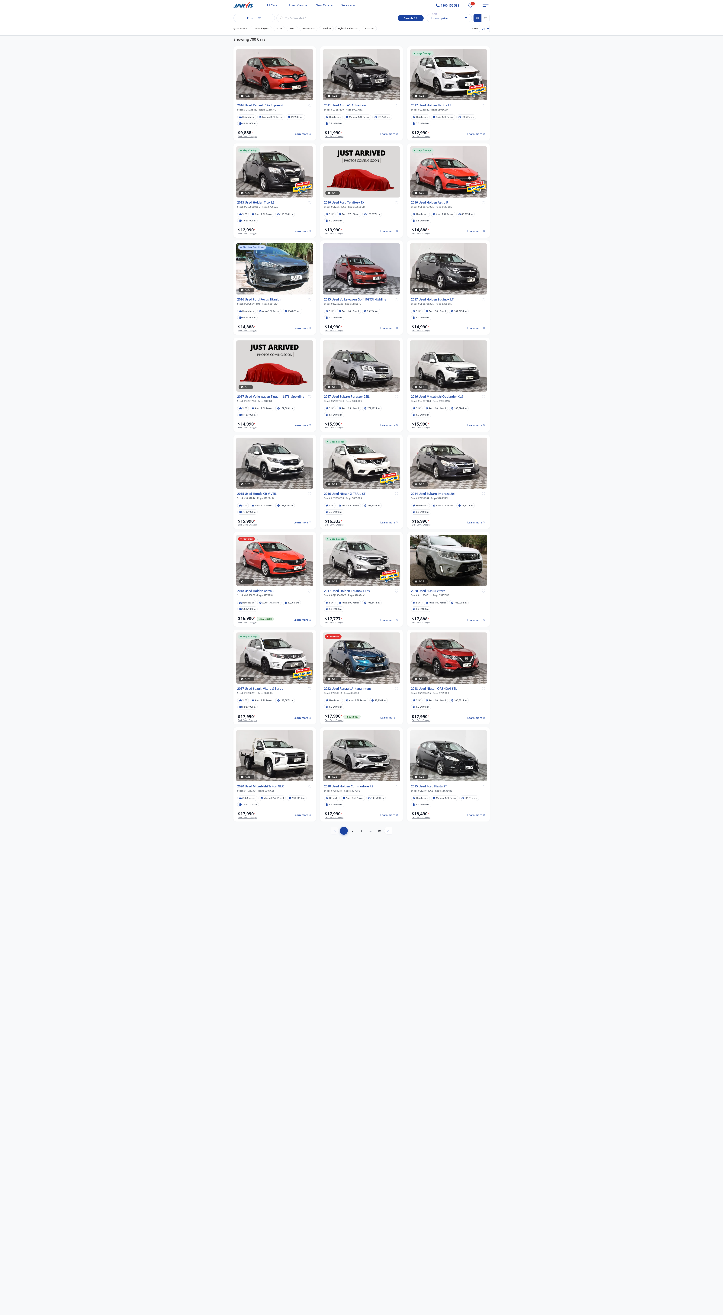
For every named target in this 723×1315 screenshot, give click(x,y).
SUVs (279, 28)
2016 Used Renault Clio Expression (261, 105)
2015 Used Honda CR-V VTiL (257, 494)
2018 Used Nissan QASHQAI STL (434, 689)
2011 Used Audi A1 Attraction (345, 105)
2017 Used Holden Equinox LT (432, 299)
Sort (434, 14)
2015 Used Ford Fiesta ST (429, 786)
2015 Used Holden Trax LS (256, 202)
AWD (292, 28)
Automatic (308, 28)
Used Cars (296, 5)
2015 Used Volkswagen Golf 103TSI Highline (355, 299)
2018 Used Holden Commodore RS (348, 786)
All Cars (272, 5)
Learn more (300, 134)
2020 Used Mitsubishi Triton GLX (260, 786)
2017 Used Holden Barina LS (431, 105)
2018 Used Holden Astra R (255, 591)
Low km (326, 28)
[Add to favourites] (309, 105)
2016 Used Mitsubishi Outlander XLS (437, 397)
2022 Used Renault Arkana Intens (347, 689)
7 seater (369, 28)
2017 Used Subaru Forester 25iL (347, 397)
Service (346, 5)
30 (379, 830)
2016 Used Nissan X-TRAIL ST (344, 494)
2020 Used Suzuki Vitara (428, 591)
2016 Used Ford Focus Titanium (259, 299)
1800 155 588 (449, 5)
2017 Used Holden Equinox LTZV (347, 591)
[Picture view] (477, 18)
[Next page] (388, 831)
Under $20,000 (261, 28)
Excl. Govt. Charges (247, 136)
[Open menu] (485, 5)
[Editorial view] (485, 18)
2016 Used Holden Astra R (429, 202)
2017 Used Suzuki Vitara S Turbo (260, 689)
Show (474, 28)
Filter (251, 18)
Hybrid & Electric (348, 28)
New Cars (322, 5)
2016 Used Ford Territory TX (344, 202)
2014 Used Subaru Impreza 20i (433, 494)
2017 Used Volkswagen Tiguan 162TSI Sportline (270, 397)
